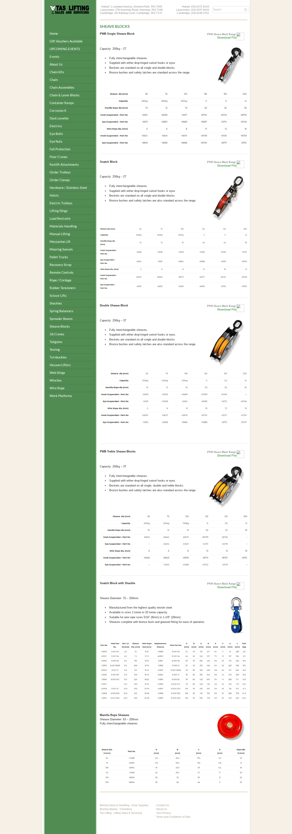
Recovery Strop (60, 265)
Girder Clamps (60, 180)
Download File (226, 37)
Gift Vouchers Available (66, 41)
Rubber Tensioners (63, 288)
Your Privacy (163, 813)
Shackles (56, 303)
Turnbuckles (58, 357)
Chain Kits (57, 72)
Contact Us (162, 805)
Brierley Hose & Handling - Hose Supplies (124, 805)
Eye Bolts (56, 134)
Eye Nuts (56, 141)
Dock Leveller (59, 118)
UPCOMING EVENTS (65, 49)
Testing (55, 349)
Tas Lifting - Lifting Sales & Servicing (121, 813)
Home (54, 33)
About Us (161, 809)
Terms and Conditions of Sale (173, 816)
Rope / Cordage (60, 280)
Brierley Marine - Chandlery (116, 809)
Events (54, 56)
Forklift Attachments (64, 164)
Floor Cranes (59, 157)
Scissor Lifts (58, 295)
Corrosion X (58, 110)
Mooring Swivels (61, 249)
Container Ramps (62, 103)
